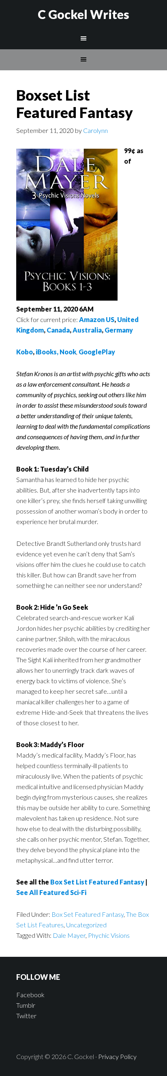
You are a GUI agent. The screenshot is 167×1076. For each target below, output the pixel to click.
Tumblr (25, 1005)
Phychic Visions (109, 935)
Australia (87, 330)
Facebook (30, 994)
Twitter (26, 1015)
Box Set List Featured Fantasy (97, 882)
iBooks (46, 352)
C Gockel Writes (83, 14)
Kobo (24, 352)
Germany (119, 330)
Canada (58, 330)
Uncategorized (86, 925)
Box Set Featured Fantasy (87, 914)
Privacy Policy (117, 1056)
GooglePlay (97, 352)
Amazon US (96, 319)
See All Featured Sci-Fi (51, 892)
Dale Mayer (69, 935)
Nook (68, 352)
